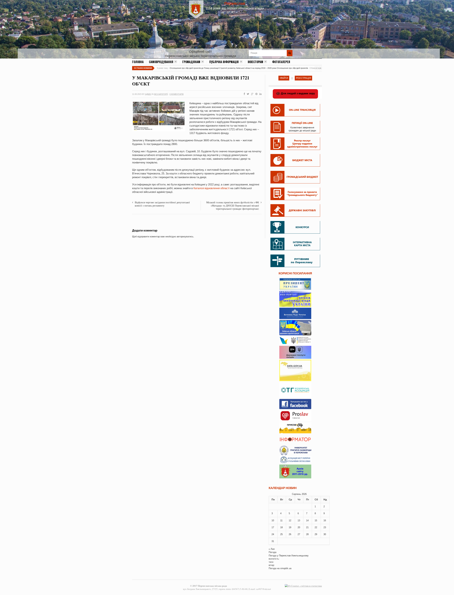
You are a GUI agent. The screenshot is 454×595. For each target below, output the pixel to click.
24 (273, 534)
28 (307, 534)
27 (299, 534)
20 (299, 527)
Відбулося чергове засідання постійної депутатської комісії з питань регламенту (162, 204)
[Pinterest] (256, 94)
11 (281, 520)
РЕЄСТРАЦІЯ (303, 78)
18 (281, 527)
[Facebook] (243, 94)
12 (290, 520)
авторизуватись (185, 236)
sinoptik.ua (285, 568)
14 (307, 520)
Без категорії (161, 94)
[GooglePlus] (251, 94)
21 (307, 527)
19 (290, 527)
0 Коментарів (177, 94)
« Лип (272, 549)
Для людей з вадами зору (297, 93)
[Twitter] (247, 94)
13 (299, 520)
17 (273, 527)
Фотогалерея (281, 62)
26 (290, 534)
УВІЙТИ (284, 78)
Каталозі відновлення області (211, 188)
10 (273, 520)
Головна (138, 62)
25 (281, 534)
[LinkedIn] (260, 94)
